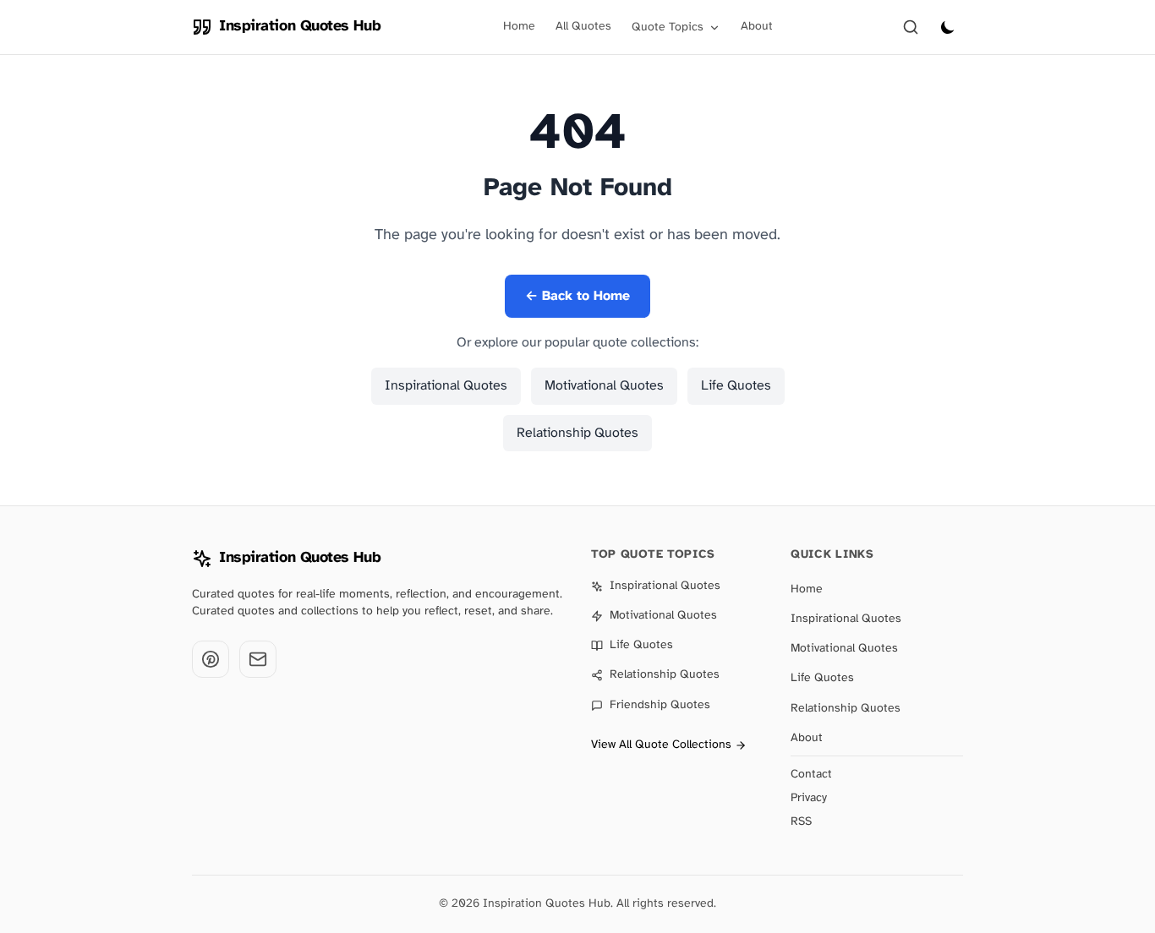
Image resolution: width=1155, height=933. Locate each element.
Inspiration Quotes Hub (299, 558)
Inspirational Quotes (446, 386)
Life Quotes (736, 386)
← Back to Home (577, 296)
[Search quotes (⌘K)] (910, 27)
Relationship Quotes (577, 433)
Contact (811, 774)
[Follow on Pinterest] (210, 659)
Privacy (809, 798)
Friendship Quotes (660, 705)
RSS (801, 822)
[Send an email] (257, 659)
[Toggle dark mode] (948, 27)
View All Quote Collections (661, 745)
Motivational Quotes (604, 386)
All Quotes (583, 26)
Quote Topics (667, 27)
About (757, 26)
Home (519, 26)
